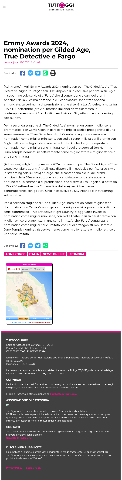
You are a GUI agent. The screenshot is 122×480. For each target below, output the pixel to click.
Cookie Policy (33, 467)
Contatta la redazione (19, 438)
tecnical (8, 62)
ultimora (76, 254)
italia (34, 254)
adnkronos (15, 254)
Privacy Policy (14, 467)
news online (54, 254)
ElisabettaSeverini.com (63, 394)
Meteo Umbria (29, 265)
